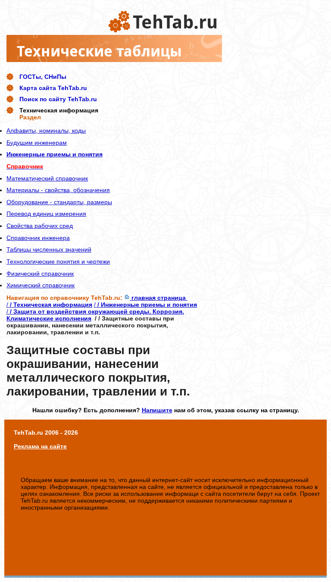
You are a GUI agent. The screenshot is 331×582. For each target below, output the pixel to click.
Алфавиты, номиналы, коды (46, 130)
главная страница (158, 297)
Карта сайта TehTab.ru (53, 87)
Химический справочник (40, 285)
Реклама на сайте (40, 446)
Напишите (157, 410)
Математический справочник (47, 178)
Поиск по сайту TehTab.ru (58, 99)
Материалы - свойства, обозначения (58, 190)
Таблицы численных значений (48, 249)
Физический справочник (40, 273)
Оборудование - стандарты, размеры (59, 202)
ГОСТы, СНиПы (42, 76)
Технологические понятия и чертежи (58, 261)
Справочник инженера (38, 237)
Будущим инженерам (36, 142)
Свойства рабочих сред (39, 225)
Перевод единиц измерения (46, 213)
